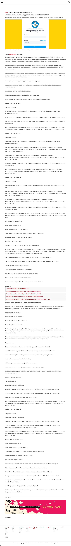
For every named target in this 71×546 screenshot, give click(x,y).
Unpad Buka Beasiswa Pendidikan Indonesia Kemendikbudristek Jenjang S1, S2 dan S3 (29, 299)
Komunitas (28, 531)
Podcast (6, 536)
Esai (13, 527)
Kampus (6, 12)
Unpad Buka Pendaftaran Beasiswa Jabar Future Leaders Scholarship (24, 296)
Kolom (13, 531)
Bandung (7, 527)
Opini (13, 528)
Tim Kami (30, 543)
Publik (54, 528)
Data (54, 527)
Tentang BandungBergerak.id (20, 543)
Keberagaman (29, 527)
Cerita (6, 529)
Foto (6, 533)
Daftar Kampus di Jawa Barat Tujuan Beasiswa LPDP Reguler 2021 (23, 294)
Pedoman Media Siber (39, 543)
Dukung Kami (54, 543)
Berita (6, 528)
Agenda (6, 537)
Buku (20, 532)
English (62, 527)
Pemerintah (55, 529)
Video (6, 534)
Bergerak (49, 527)
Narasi (13, 529)
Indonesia (42, 527)
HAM (27, 528)
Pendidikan (21, 527)
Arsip (54, 531)
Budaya (27, 529)
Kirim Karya (47, 543)
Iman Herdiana (12, 54)
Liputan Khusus (6, 532)
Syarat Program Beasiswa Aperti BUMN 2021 (18, 288)
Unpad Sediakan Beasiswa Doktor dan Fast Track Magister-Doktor (23, 291)
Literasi (20, 528)
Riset (20, 531)
